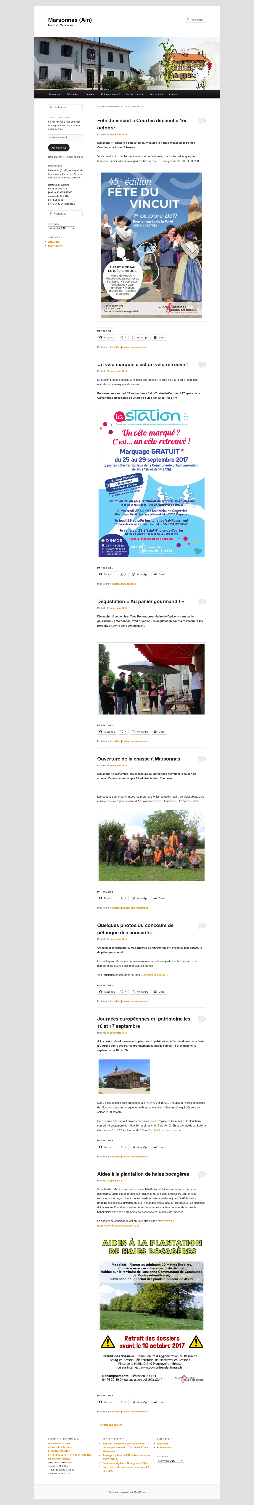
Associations (156, 94)
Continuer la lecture (154, 975)
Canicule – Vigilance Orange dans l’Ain (125, 1463)
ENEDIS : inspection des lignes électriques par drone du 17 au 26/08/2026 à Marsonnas (125, 1447)
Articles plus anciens (109, 1424)
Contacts (174, 94)
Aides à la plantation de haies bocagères (143, 1173)
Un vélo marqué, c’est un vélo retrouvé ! (142, 364)
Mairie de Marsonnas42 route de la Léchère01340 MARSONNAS (60, 1447)
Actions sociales (135, 94)
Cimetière (90, 94)
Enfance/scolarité (110, 94)
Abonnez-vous (59, 147)
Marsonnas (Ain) (70, 19)
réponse (129, 583)
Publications (55, 245)
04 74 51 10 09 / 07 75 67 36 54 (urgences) (70, 1454)
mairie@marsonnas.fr (59, 1458)
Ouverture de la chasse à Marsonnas (138, 758)
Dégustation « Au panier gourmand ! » (140, 601)
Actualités (115, 347)
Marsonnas (55, 94)
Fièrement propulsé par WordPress (127, 1492)
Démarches (73, 94)
